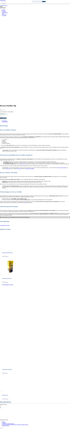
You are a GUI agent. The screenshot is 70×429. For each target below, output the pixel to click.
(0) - (4, 15)
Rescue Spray (8, 168)
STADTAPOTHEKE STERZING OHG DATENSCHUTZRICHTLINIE (15, 424)
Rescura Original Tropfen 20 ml (5, 402)
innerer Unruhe (22, 163)
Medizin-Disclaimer (5, 425)
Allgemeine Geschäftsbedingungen (8, 423)
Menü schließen (2, 7)
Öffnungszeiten (3, 0)
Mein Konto (4, 14)
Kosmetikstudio (5, 12)
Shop (3, 13)
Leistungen (4, 11)
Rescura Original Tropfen (61, 167)
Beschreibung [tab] (4, 120)
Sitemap (3, 421)
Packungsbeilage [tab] (5, 121)
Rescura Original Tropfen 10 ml (5, 401)
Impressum (4, 422)
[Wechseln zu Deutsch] (4, 3)
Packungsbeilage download (4, 225)
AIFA (25, 202)
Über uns (3, 9)
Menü (1, 6)
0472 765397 (4, 1)
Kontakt (3, 10)
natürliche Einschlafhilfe (30, 168)
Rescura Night (19, 168)
